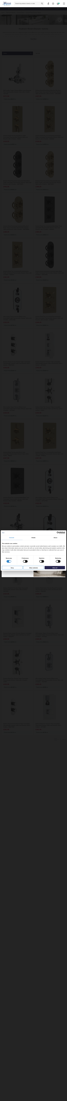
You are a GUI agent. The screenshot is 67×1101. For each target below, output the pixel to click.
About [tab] (55, 537)
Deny (12, 567)
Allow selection (33, 567)
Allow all (54, 567)
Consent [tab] (11, 537)
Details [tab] (34, 537)
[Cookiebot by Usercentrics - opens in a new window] (58, 533)
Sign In (53, 4)
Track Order (48, 4)
